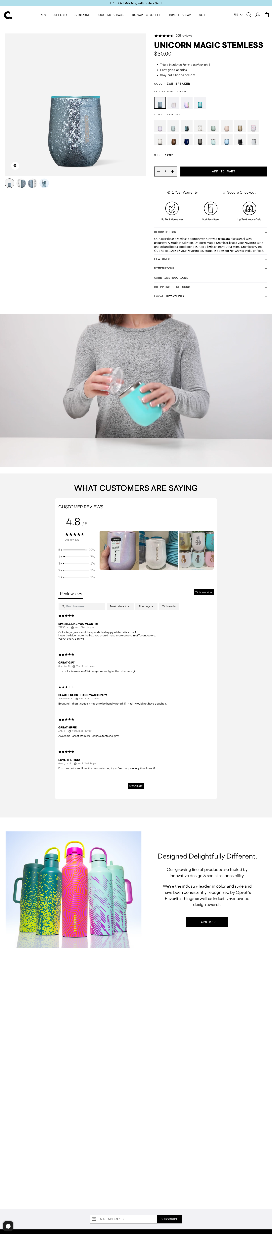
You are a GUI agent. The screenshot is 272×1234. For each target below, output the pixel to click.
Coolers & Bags (112, 15)
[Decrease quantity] (158, 171)
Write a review (203, 592)
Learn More (207, 922)
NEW (43, 15)
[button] (76, 550)
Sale (202, 15)
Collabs (60, 15)
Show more (136, 785)
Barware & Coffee (147, 15)
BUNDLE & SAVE (181, 15)
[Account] (257, 15)
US (237, 14)
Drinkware (83, 15)
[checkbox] (169, 606)
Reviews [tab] (71, 593)
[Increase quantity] (172, 171)
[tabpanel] (136, 698)
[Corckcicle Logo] (8, 15)
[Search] (249, 15)
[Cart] (266, 15)
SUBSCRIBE (169, 1219)
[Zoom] (15, 166)
